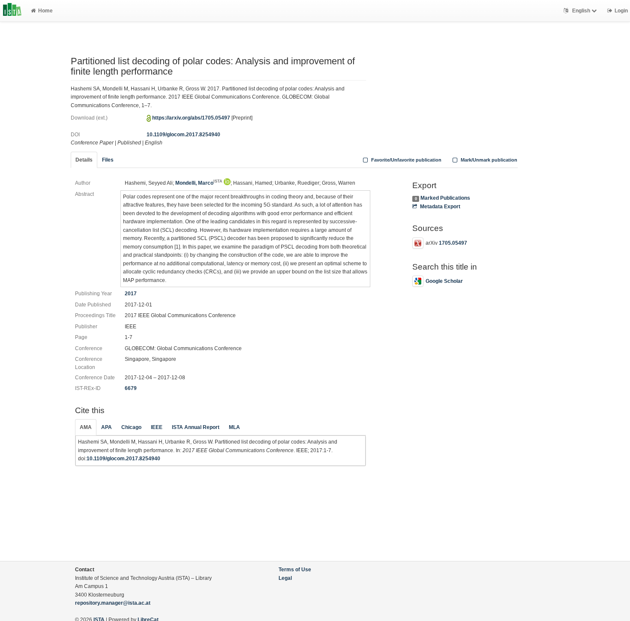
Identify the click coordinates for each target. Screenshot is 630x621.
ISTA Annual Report (195, 427)
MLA (234, 427)
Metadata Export (440, 207)
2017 (131, 294)
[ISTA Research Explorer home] (12, 10)
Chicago (131, 427)
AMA (86, 427)
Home (45, 11)
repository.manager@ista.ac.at (112, 603)
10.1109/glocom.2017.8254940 (183, 135)
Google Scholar (444, 281)
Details (84, 160)
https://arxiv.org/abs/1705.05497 (191, 118)
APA (106, 427)
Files (108, 160)
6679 (131, 388)
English (581, 11)
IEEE (156, 427)
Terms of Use (295, 570)
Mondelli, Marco (198, 183)
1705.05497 (453, 243)
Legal (285, 578)
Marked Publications (445, 198)
